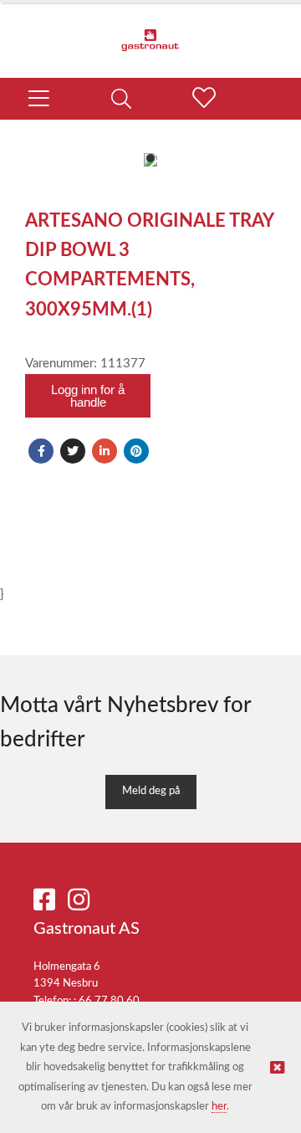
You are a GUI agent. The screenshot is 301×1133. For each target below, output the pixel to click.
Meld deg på (151, 791)
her (219, 1106)
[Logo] (150, 32)
